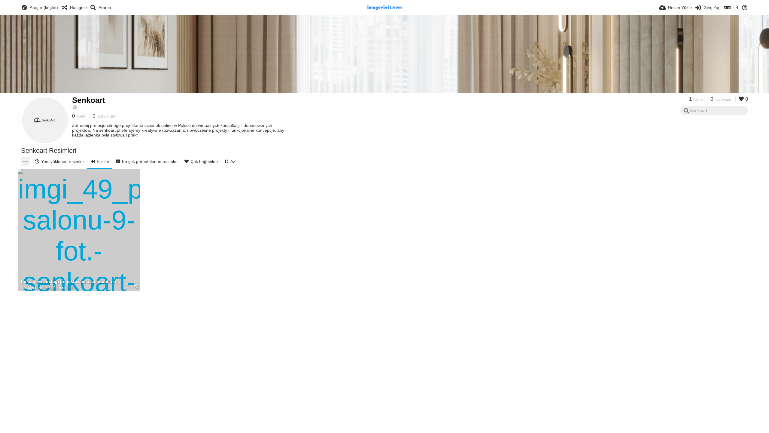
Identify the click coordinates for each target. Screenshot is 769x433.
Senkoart (88, 100)
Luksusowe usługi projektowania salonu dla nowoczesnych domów (71, 281)
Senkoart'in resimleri (56, 287)
